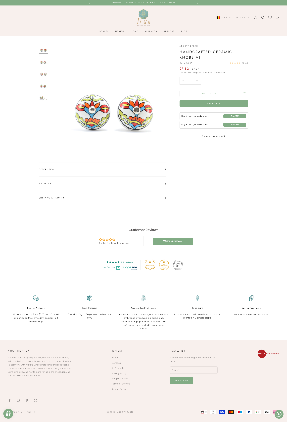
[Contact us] (279, 414)
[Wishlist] (270, 17)
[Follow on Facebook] (9, 400)
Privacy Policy (119, 373)
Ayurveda (151, 31)
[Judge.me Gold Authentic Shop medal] (150, 265)
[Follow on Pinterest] (27, 400)
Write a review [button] (172, 241)
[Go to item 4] (43, 84)
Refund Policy (119, 389)
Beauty (104, 31)
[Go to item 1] (43, 48)
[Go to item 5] (43, 96)
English (240, 17)
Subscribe (181, 380)
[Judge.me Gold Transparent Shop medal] (164, 265)
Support (169, 31)
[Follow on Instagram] (18, 400)
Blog (184, 31)
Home (134, 31)
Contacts (116, 363)
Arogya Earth (189, 46)
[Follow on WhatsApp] (35, 400)
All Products (118, 368)
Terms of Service (121, 383)
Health (119, 31)
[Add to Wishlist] (244, 93)
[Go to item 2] (43, 60)
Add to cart (210, 93)
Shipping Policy (120, 378)
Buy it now (214, 103)
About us (116, 357)
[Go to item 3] (43, 72)
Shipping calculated (203, 72)
